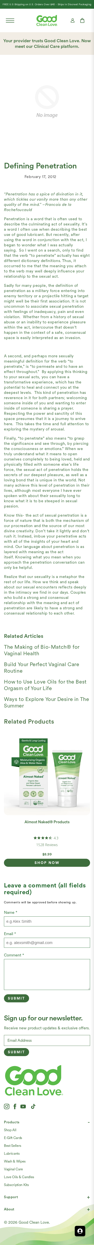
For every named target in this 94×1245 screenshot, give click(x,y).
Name (10, 912)
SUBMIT (16, 1052)
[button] (10, 20)
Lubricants (12, 1153)
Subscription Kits (16, 1185)
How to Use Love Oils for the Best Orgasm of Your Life (45, 685)
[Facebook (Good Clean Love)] (14, 1106)
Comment (14, 955)
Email (10, 933)
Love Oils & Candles (19, 1177)
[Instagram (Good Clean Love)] (6, 1106)
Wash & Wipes (15, 1161)
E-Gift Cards (13, 1138)
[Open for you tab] (80, 1231)
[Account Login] (72, 20)
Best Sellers (12, 1146)
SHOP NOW (47, 863)
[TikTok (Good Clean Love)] (33, 1106)
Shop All (10, 1130)
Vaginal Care (13, 1169)
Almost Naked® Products (46, 822)
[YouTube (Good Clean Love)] (23, 1106)
